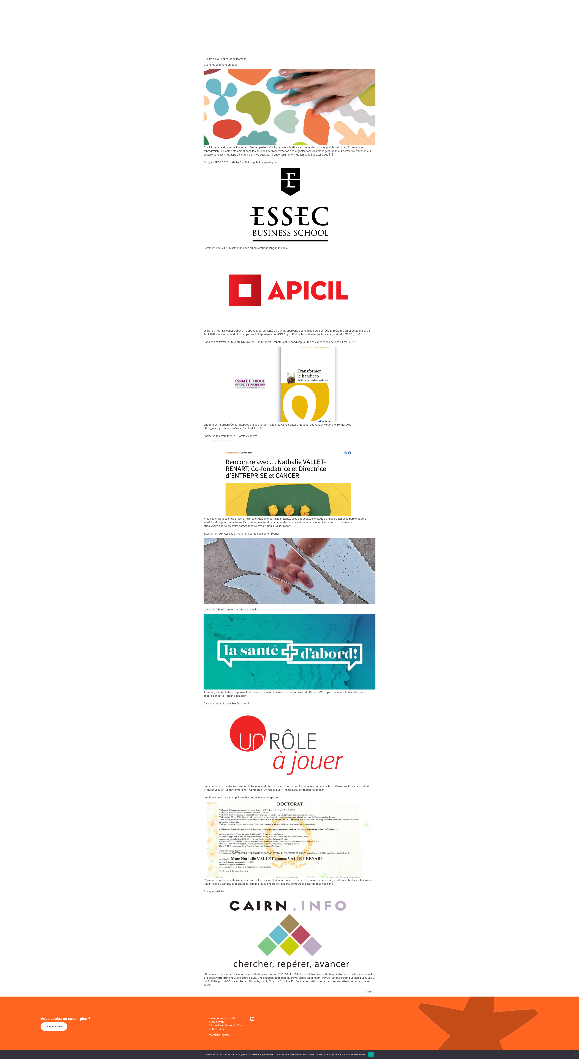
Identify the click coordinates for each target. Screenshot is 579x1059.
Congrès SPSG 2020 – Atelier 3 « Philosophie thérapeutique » (241, 162)
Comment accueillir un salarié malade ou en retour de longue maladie (246, 248)
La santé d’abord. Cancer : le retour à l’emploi (231, 609)
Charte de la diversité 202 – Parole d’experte (230, 436)
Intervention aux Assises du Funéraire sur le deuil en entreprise (242, 533)
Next (370, 991)
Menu (528, 14)
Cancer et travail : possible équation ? (226, 703)
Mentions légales (219, 1035)
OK (371, 1054)
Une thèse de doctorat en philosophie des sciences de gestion (241, 797)
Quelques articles (214, 891)
